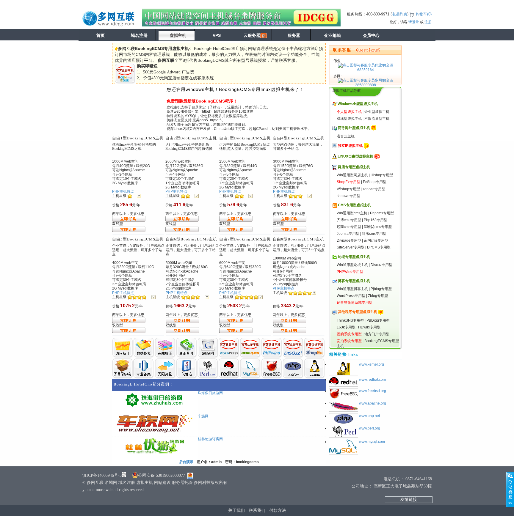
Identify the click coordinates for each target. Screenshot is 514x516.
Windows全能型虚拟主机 (358, 104)
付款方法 (277, 510)
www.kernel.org (371, 364)
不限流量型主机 (376, 119)
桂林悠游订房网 (210, 439)
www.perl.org (369, 428)
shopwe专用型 (348, 196)
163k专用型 (346, 327)
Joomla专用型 (348, 234)
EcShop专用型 (374, 182)
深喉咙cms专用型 (378, 227)
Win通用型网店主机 (352, 175)
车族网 (203, 416)
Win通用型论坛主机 (352, 265)
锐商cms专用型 (349, 227)
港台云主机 (346, 136)
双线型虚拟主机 (349, 119)
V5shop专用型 (348, 189)
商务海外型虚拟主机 (354, 128)
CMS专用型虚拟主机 (354, 205)
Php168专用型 (375, 220)
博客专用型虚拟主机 (354, 281)
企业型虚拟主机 (376, 112)
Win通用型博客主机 (352, 289)
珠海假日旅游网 (210, 393)
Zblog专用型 (378, 296)
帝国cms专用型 (376, 240)
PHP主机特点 (123, 191)
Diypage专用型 (349, 240)
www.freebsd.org (372, 391)
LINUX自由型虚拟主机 (355, 156)
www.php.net (369, 416)
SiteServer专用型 (350, 247)
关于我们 (236, 510)
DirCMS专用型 (379, 247)
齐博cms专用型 (349, 220)
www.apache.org (372, 403)
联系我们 (257, 510)
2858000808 (365, 85)
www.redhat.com (372, 379)
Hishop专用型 (382, 175)
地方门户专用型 (376, 334)
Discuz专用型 (381, 265)
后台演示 (186, 462)
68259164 (365, 70)
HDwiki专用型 (369, 327)
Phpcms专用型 (382, 213)
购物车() (424, 14)
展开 (510, 489)
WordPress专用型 (351, 296)
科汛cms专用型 (374, 234)
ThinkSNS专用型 (350, 320)
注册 (428, 22)
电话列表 (399, 14)
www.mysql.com (372, 442)
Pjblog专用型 (381, 289)
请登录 (413, 22)
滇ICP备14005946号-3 (102, 475)
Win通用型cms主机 (352, 213)
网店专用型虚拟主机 (354, 167)
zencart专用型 (374, 189)
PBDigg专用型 (378, 320)
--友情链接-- (408, 499)
